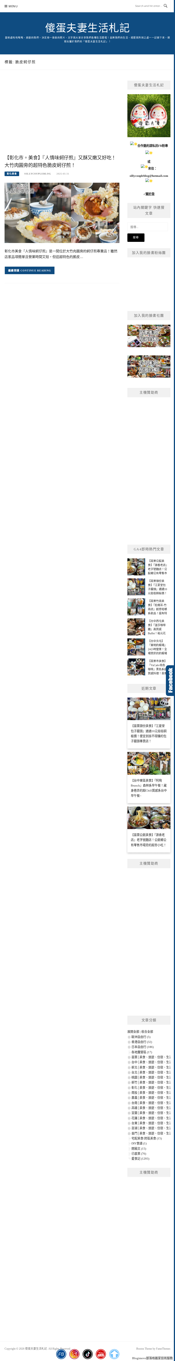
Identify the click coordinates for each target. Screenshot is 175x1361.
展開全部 (133, 1031)
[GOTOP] (114, 1354)
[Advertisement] (62, 117)
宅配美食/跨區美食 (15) (146, 1138)
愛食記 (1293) (140, 1158)
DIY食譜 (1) (139, 1143)
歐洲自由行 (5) (140, 1037)
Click (170, 680)
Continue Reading (36, 270)
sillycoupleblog (37, 173)
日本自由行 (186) (142, 1047)
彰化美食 (12, 173)
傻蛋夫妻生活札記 (87, 28)
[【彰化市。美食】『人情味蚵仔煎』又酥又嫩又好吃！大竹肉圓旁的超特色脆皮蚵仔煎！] (62, 212)
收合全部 (147, 1031)
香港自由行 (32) (141, 1042)
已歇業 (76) (138, 1153)
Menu (13, 6)
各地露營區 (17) (141, 1052)
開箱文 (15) (138, 1148)
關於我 (150, 194)
